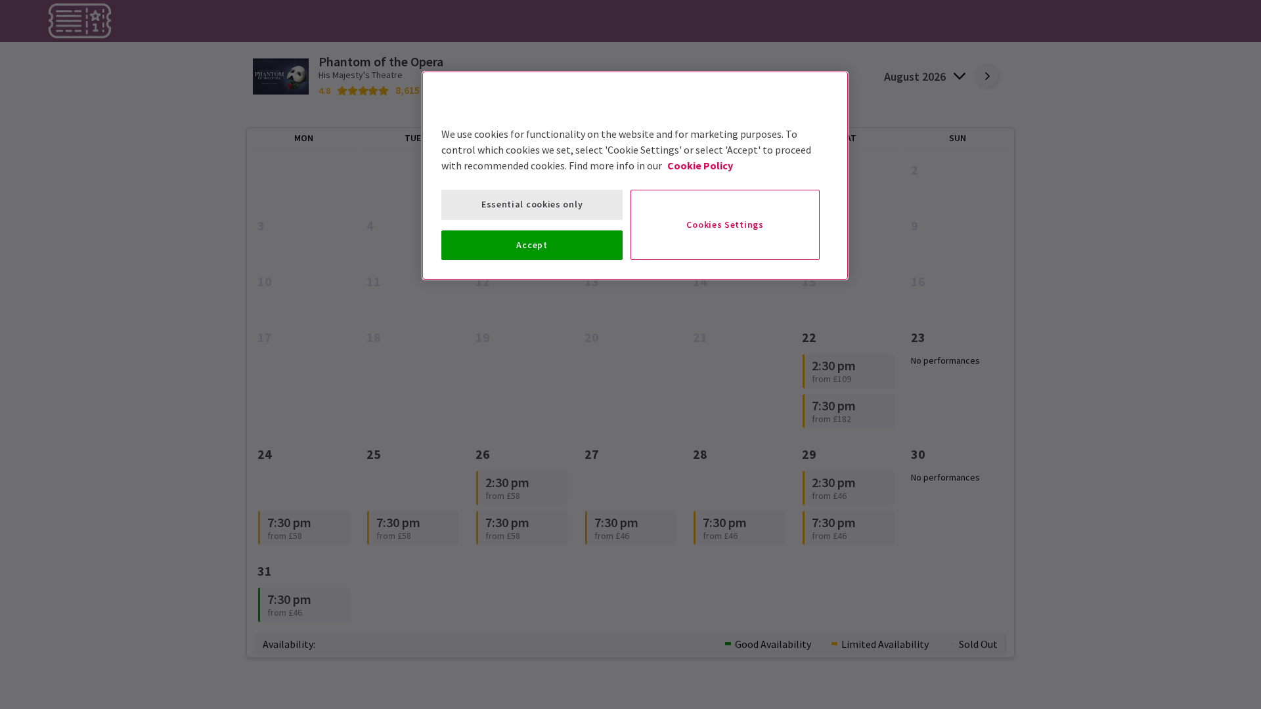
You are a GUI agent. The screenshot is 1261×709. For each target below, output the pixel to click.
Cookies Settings (724, 224)
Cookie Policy (700, 165)
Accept (531, 245)
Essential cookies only (532, 204)
